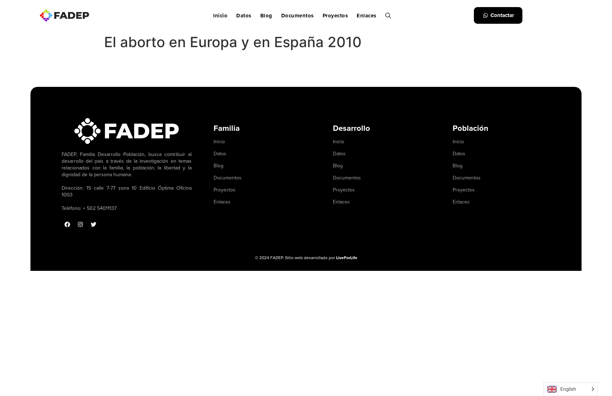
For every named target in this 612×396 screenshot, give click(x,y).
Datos (243, 15)
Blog (266, 15)
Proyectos (335, 15)
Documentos (297, 15)
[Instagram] (80, 224)
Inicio (220, 15)
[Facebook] (67, 224)
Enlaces (366, 15)
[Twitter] (93, 224)
